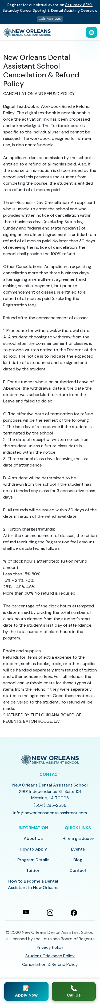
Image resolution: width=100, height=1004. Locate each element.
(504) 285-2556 (50, 805)
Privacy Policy (50, 947)
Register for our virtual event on (50, 7)
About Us (33, 838)
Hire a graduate (78, 838)
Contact (78, 870)
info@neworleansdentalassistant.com (50, 813)
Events (78, 849)
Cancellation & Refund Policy (50, 964)
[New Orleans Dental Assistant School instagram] (50, 912)
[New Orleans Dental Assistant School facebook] (74, 912)
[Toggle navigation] (91, 32)
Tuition (33, 870)
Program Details (33, 860)
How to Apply (33, 849)
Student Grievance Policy (50, 956)
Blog (77, 860)
